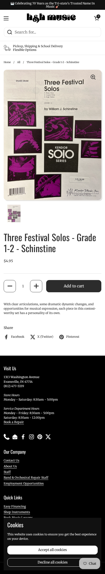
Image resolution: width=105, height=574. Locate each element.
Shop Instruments (17, 512)
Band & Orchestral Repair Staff (26, 477)
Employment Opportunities (24, 483)
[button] (10, 286)
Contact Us (11, 460)
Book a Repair (14, 422)
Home (7, 62)
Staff (7, 472)
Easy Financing (15, 506)
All (18, 62)
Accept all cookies (52, 550)
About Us (10, 466)
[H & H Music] (51, 18)
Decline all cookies (53, 562)
